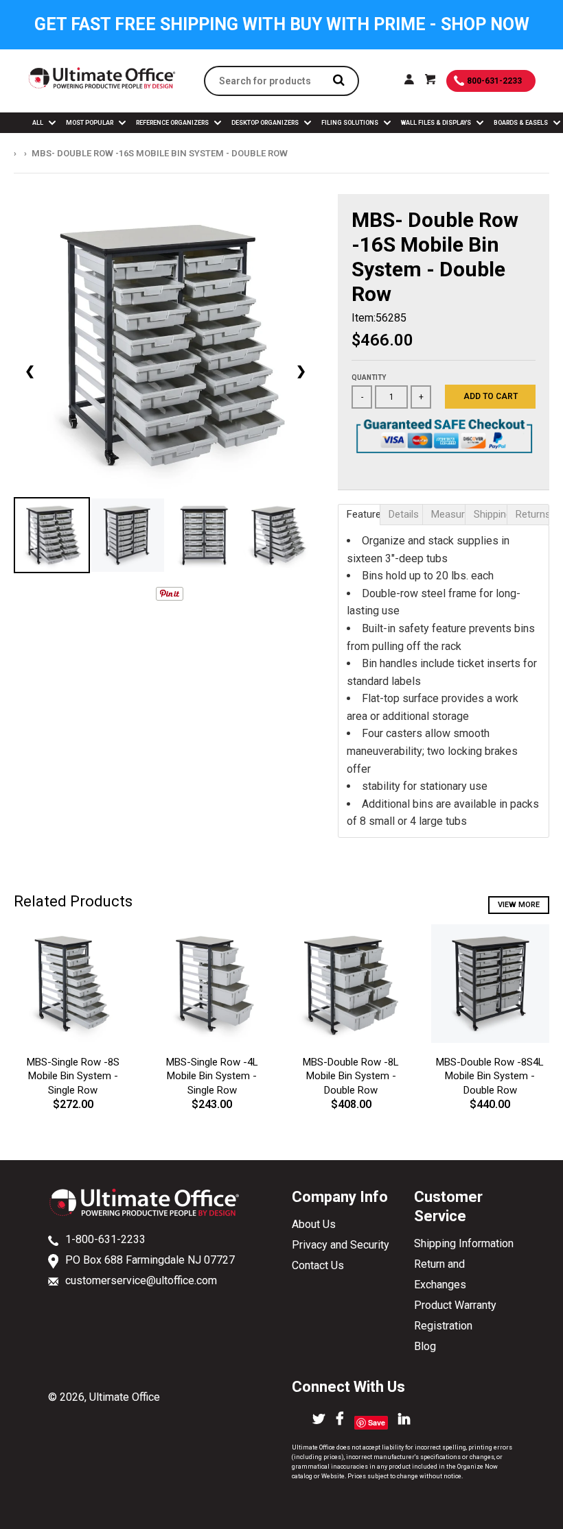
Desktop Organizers (265, 122)
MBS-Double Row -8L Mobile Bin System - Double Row (351, 1076)
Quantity (369, 377)
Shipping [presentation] (490, 514)
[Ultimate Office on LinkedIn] (404, 1420)
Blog (425, 1346)
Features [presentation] (363, 514)
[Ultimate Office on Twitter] (318, 1420)
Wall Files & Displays (436, 122)
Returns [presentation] (532, 514)
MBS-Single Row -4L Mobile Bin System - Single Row (212, 1076)
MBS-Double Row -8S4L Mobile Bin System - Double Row (490, 1076)
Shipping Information (464, 1243)
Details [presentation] (404, 514)
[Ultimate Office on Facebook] (340, 1420)
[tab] (359, 514)
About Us (314, 1224)
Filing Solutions (350, 122)
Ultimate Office (124, 1397)
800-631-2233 (494, 81)
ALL (38, 122)
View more (519, 904)
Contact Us (318, 1265)
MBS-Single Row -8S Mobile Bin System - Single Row (73, 1076)
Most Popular (90, 122)
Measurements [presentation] (448, 514)
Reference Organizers (173, 122)
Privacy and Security (340, 1244)
